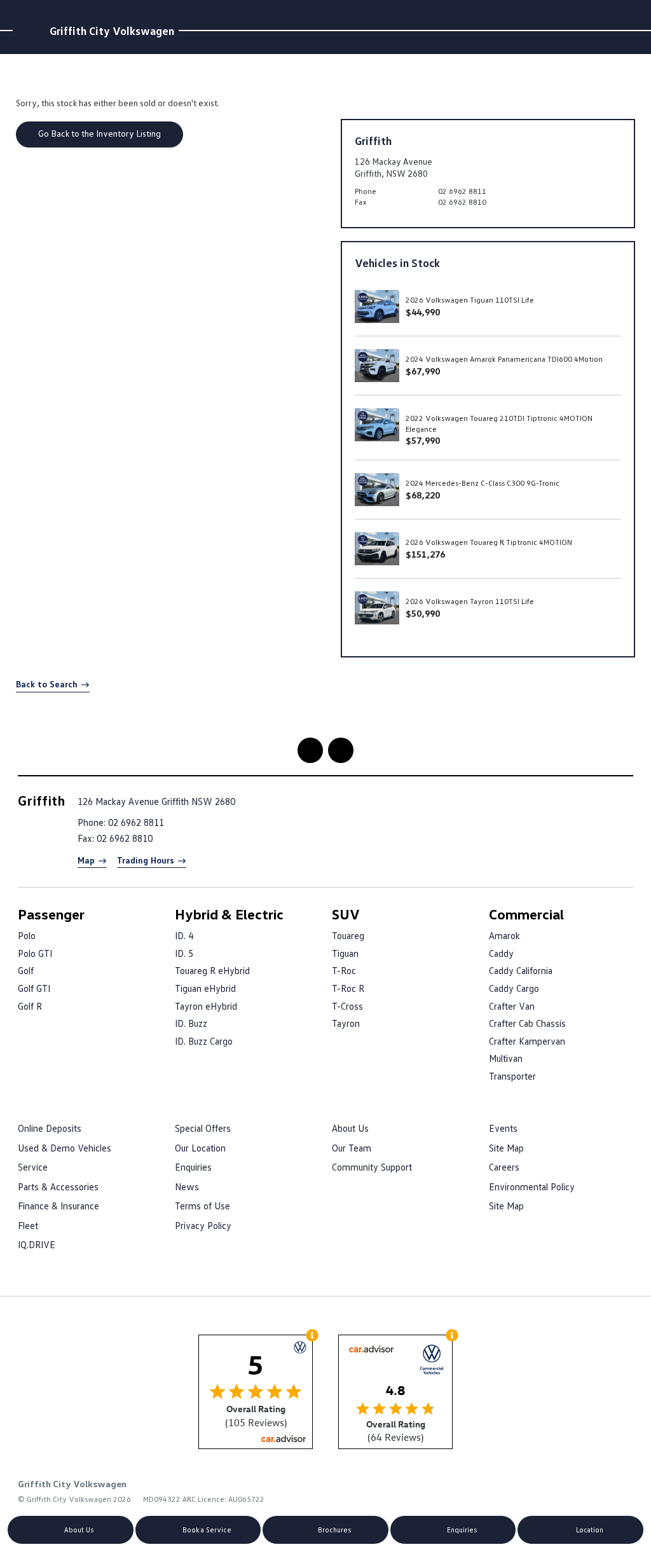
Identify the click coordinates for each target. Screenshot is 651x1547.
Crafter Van (512, 1006)
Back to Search (47, 683)
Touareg (348, 935)
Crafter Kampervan (527, 1041)
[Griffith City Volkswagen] (29, 30)
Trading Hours (145, 860)
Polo (27, 935)
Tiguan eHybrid (205, 988)
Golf (26, 970)
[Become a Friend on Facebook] (340, 750)
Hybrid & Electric (229, 914)
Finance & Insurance (58, 1205)
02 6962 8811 (462, 191)
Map (86, 860)
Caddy (501, 953)
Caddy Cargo (514, 988)
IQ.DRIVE (36, 1244)
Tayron (346, 1023)
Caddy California (520, 970)
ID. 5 (184, 953)
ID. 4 (184, 935)
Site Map (506, 1147)
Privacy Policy (203, 1225)
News (187, 1186)
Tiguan (345, 953)
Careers (504, 1166)
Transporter (512, 1076)
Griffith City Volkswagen (112, 30)
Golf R (30, 1006)
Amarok (504, 935)
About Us (350, 1128)
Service (33, 1166)
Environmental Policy (532, 1186)
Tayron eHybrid (206, 1006)
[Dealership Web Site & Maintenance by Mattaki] (608, 1491)
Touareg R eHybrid (212, 970)
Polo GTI (35, 953)
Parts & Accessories (58, 1186)
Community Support (372, 1166)
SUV (346, 914)
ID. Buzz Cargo (204, 1041)
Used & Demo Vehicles (64, 1147)
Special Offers (203, 1128)
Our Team (351, 1147)
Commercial (526, 914)
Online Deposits (49, 1128)
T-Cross (347, 1006)
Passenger (51, 914)
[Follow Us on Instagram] (310, 750)
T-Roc (344, 970)
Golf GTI (34, 988)
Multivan (506, 1058)
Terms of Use (202, 1205)
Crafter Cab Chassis (527, 1023)
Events (503, 1128)
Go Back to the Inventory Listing (99, 133)
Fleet (28, 1225)
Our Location (200, 1147)
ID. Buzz (191, 1023)
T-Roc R (348, 988)
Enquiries (193, 1166)
